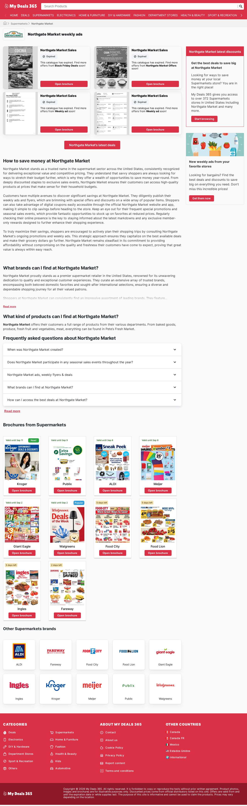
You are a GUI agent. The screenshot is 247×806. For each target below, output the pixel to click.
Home (14, 15)
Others (12, 768)
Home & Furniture (92, 15)
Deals (25, 15)
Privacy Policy (114, 755)
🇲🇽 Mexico (172, 744)
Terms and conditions (119, 770)
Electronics (66, 15)
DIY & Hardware (119, 15)
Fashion (139, 15)
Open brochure (64, 84)
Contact (110, 732)
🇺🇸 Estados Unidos (178, 750)
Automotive (62, 768)
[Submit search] (241, 6)
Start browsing (204, 118)
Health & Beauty (193, 15)
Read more (9, 306)
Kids (58, 761)
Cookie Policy (114, 747)
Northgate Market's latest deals (92, 145)
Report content (115, 763)
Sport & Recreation (222, 15)
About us (111, 740)
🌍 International (176, 757)
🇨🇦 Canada (173, 732)
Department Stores (163, 15)
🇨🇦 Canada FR (175, 738)
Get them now (201, 198)
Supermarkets (43, 15)
